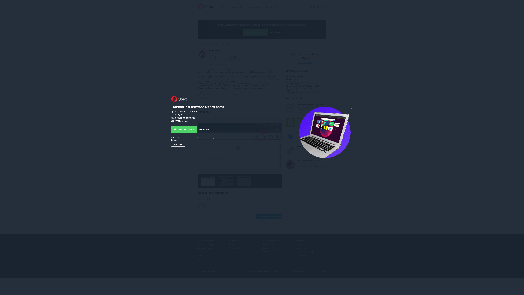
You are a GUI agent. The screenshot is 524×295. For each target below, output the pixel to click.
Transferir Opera (186, 129)
